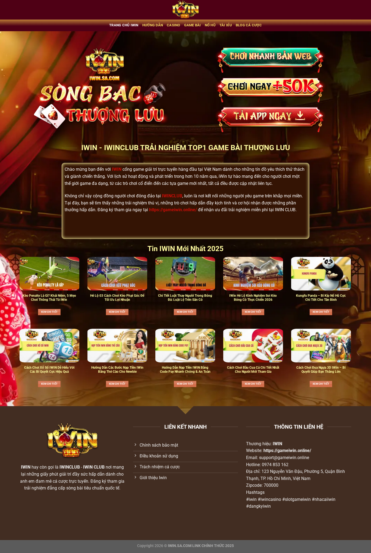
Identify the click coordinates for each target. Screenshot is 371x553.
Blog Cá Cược (249, 25)
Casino (173, 25)
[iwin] (186, 10)
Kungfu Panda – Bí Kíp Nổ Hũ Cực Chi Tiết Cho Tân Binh (321, 298)
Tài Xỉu (225, 25)
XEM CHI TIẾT (49, 312)
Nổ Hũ (210, 25)
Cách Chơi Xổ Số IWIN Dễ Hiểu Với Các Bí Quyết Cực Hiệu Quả (49, 370)
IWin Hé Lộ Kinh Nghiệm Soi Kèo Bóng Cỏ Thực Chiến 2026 (253, 298)
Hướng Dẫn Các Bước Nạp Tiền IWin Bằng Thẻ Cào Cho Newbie (117, 370)
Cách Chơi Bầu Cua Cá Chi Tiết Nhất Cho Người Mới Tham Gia (253, 370)
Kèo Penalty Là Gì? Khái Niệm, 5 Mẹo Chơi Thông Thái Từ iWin (49, 298)
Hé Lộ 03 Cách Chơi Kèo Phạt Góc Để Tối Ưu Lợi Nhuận (117, 298)
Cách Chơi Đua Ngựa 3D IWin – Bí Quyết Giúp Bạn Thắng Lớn (320, 370)
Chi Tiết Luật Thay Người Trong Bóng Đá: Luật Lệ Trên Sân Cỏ (185, 298)
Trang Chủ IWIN (124, 25)
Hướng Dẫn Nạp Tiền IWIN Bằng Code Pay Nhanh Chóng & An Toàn (185, 370)
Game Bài (192, 25)
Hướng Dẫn (152, 25)
